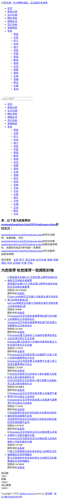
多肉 (16, 89)
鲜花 (16, 82)
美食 (16, 184)
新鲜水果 (12, 11)
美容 (16, 50)
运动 (16, 66)
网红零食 (12, 18)
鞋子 (16, 40)
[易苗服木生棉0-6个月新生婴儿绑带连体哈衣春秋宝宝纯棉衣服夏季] (33, 280)
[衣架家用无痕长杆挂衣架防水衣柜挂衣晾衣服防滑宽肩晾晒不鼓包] (33, 416)
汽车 (16, 213)
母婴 (16, 69)
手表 (16, 191)
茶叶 (16, 197)
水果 (16, 194)
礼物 (16, 85)
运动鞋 (17, 263)
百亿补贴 (12, 24)
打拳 (24, 263)
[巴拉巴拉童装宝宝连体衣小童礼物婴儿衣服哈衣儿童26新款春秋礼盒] (33, 377)
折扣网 (48, 493)
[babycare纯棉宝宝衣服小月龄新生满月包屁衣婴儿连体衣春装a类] (33, 299)
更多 (9, 31)
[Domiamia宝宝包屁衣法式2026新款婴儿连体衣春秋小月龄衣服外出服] (33, 435)
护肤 (16, 53)
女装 (16, 37)
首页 (9, 8)
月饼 (16, 201)
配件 (16, 210)
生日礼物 (12, 15)
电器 (16, 63)
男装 (16, 34)
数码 (16, 60)
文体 (16, 76)
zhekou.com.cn (27, 493)
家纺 (16, 73)
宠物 (16, 79)
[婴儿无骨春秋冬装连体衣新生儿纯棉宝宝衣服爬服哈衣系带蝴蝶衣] (33, 454)
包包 (16, 44)
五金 (16, 207)
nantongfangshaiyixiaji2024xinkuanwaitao (28, 224)
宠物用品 (12, 27)
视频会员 (12, 21)
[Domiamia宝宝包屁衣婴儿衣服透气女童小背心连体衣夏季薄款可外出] (33, 358)
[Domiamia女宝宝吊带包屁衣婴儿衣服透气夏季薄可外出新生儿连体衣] (33, 396)
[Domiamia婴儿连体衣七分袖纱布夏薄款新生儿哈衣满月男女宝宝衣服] (33, 338)
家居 (16, 56)
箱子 (16, 47)
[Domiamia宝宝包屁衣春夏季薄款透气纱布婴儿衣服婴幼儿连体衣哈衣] (33, 319)
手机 (16, 188)
